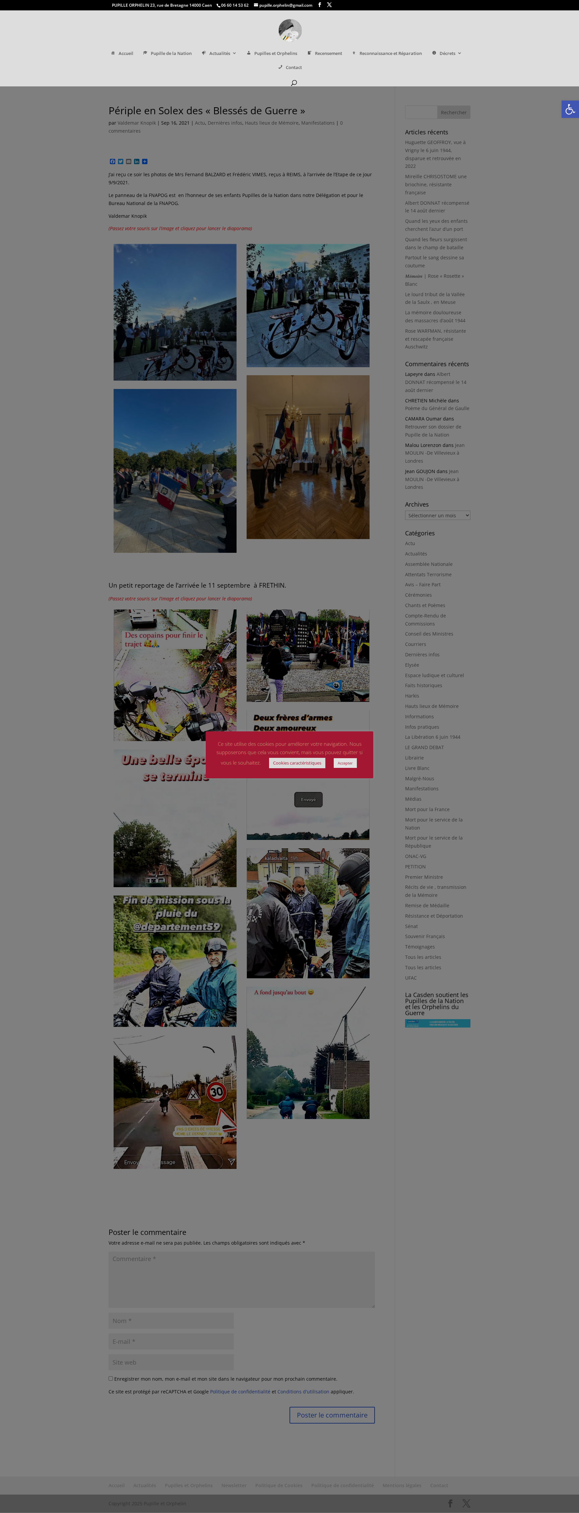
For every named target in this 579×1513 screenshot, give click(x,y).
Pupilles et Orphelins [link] (275, 53)
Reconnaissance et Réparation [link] (391, 53)
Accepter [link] (345, 763)
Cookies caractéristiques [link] (297, 763)
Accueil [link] (126, 53)
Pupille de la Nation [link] (171, 53)
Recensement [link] (328, 53)
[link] (570, 109)
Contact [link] (294, 67)
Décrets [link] (447, 53)
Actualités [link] (219, 53)
